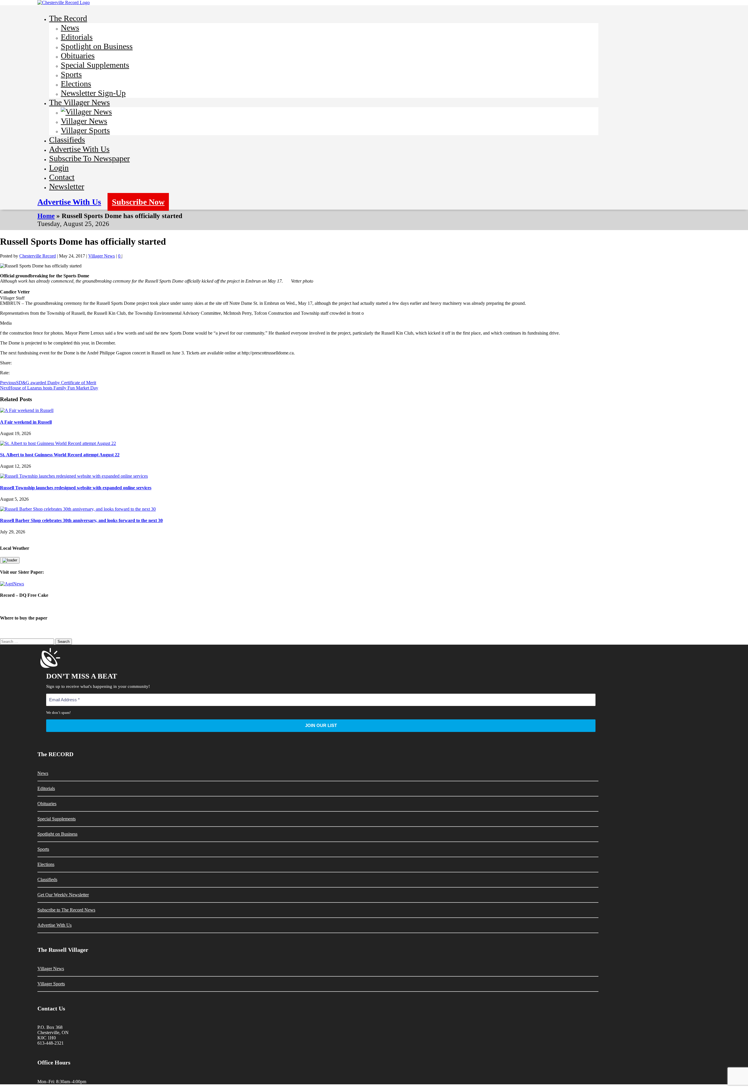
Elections (76, 83)
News (70, 27)
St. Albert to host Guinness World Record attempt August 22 (60, 454)
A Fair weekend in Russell (26, 422)
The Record (68, 18)
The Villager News (79, 102)
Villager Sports (85, 130)
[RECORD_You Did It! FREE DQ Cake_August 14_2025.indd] (374, 606)
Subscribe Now (138, 201)
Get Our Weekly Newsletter (63, 894)
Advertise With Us (79, 149)
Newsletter (66, 186)
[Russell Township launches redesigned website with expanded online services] (74, 476)
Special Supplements (95, 64)
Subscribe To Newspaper (89, 158)
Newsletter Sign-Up (93, 93)
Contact (62, 177)
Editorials (77, 36)
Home (46, 216)
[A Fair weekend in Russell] (26, 410)
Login (59, 167)
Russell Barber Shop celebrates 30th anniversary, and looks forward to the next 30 (81, 520)
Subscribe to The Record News (66, 909)
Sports (71, 74)
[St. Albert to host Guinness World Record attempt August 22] (58, 443)
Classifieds (67, 139)
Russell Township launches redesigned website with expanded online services (75, 487)
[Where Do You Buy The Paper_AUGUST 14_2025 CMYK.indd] (374, 629)
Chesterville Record (37, 255)
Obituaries (78, 55)
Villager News (84, 121)
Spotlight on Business (97, 46)
